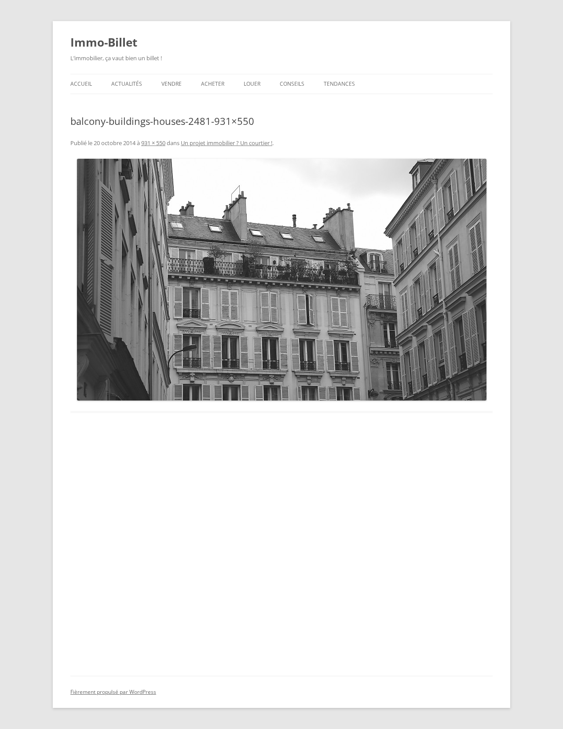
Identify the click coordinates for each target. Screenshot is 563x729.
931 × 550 (153, 143)
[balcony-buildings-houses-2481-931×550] (281, 280)
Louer (252, 83)
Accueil (81, 83)
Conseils (292, 83)
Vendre (171, 83)
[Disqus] (281, 554)
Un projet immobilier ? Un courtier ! (226, 143)
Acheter (212, 83)
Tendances (339, 83)
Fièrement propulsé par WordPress (113, 692)
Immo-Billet (103, 42)
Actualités (126, 83)
